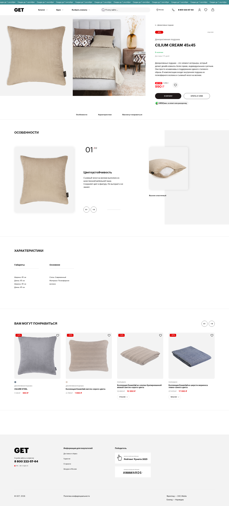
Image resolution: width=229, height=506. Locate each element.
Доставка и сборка (70, 453)
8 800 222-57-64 (186, 10)
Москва (161, 9)
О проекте (67, 464)
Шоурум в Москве (70, 469)
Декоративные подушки (165, 25)
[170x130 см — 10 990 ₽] (123, 397)
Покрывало (121, 382)
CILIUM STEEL (20, 389)
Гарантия (67, 459)
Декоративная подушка (23, 386)
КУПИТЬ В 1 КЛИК (197, 96)
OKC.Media (182, 496)
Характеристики (105, 114)
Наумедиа (179, 500)
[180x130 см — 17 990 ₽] (175, 397)
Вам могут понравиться (132, 114)
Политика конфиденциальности (77, 496)
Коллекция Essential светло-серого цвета (85, 389)
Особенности (81, 114)
